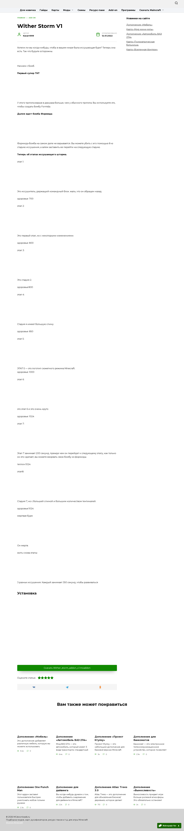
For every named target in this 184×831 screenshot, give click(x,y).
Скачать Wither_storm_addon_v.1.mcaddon (67, 668)
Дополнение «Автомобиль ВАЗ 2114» (71, 738)
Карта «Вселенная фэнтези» (142, 49)
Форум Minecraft (14, 822)
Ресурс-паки (97, 10)
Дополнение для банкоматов (144, 738)
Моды (66, 10)
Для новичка (28, 10)
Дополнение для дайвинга (67, 789)
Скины (81, 10)
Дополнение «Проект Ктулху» (109, 738)
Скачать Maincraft (150, 10)
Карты (55, 10)
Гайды (44, 10)
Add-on (113, 10)
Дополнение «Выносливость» (144, 789)
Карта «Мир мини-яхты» (139, 29)
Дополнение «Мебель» (139, 25)
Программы (128, 10)
